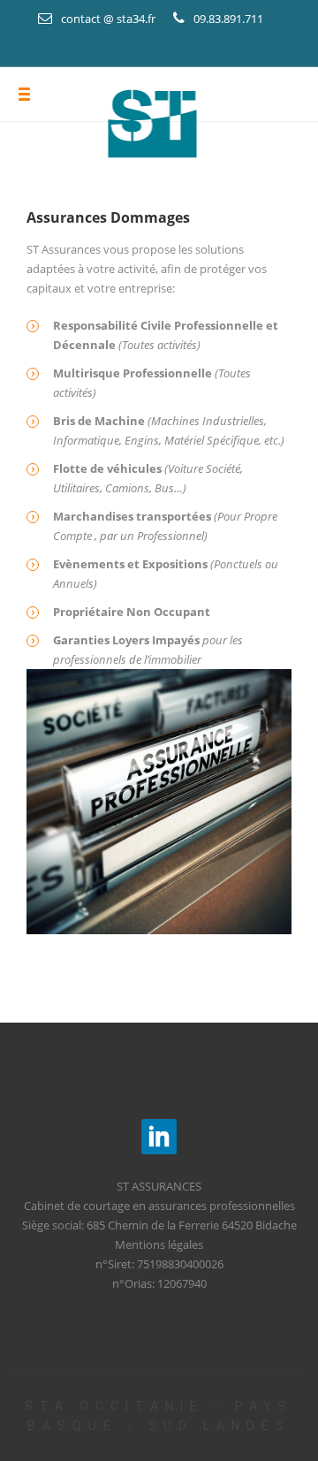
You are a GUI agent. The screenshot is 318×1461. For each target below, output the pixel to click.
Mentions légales (159, 1244)
